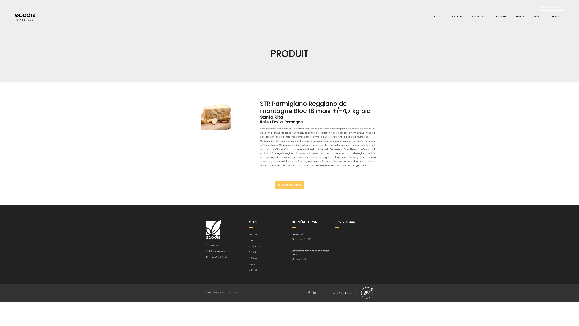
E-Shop (520, 16)
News (536, 16)
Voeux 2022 (298, 234)
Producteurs (479, 16)
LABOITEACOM (229, 292)
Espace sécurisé (553, 7)
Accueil (437, 16)
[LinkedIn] (314, 293)
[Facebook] (309, 293)
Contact (554, 16)
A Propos (457, 16)
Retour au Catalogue (289, 184)
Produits (501, 16)
